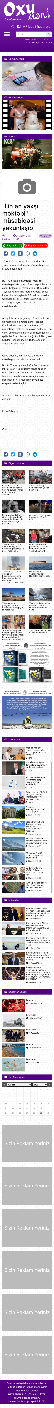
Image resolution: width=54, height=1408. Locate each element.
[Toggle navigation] (6, 33)
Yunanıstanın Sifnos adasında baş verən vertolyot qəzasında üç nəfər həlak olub (13, 547)
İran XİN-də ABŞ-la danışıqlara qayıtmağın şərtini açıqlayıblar (36, 764)
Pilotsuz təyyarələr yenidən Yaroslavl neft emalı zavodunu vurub (36, 840)
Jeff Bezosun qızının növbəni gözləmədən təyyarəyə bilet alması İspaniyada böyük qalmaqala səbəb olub (13, 634)
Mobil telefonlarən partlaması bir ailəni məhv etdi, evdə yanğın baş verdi (38, 547)
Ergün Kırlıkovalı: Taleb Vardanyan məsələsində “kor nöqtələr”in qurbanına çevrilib (38, 956)
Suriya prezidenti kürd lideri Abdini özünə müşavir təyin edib (36, 885)
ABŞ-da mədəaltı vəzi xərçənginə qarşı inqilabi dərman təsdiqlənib (36, 780)
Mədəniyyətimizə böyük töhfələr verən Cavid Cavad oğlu (35, 871)
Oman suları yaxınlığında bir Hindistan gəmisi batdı (39, 573)
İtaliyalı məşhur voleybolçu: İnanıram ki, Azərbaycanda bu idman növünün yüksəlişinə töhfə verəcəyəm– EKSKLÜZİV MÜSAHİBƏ (38, 973)
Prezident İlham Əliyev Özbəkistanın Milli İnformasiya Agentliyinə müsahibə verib (37, 926)
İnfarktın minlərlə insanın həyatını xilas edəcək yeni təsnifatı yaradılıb (36, 751)
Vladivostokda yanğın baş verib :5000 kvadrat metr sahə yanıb (39, 606)
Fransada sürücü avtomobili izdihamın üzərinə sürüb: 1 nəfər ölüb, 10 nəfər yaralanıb (12, 489)
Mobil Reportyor (39, 27)
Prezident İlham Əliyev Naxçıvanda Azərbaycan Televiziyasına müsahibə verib (38, 941)
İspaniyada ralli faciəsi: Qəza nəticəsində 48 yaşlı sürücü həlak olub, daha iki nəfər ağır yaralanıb (13, 519)
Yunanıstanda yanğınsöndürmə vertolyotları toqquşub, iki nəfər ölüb (13, 606)
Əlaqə (49, 42)
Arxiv (27, 42)
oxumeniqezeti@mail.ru (27, 1397)
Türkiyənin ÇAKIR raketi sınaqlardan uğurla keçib (34, 855)
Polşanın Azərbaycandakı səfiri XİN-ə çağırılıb (36, 809)
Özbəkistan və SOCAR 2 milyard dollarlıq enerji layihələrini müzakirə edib (36, 795)
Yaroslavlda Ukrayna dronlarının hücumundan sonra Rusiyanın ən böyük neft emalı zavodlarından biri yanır (13, 577)
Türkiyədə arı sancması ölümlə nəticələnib (40, 631)
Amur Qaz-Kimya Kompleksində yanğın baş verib (39, 487)
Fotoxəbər (31, 1000)
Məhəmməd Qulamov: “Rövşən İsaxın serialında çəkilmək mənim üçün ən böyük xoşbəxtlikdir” (38, 912)
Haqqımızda (38, 42)
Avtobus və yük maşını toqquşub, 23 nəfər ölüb (40, 517)
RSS (42, 1394)
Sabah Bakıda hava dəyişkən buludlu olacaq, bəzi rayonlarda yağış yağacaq (35, 826)
